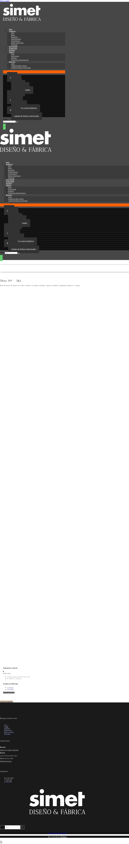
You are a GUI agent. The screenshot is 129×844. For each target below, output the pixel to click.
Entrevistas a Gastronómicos (20, 60)
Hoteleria (14, 58)
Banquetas (14, 37)
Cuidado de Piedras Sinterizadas (21, 68)
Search (5, 119)
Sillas (12, 33)
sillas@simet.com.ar (6, 761)
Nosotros (12, 62)
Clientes (11, 52)
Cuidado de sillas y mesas (19, 66)
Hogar (13, 54)
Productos (12, 31)
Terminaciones (15, 41)
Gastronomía (15, 56)
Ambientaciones (16, 39)
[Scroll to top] (1, 840)
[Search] (18, 253)
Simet (13, 64)
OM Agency (63, 837)
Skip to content (5, 1)
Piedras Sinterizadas (17, 43)
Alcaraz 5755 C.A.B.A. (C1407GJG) (9, 750)
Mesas (13, 35)
